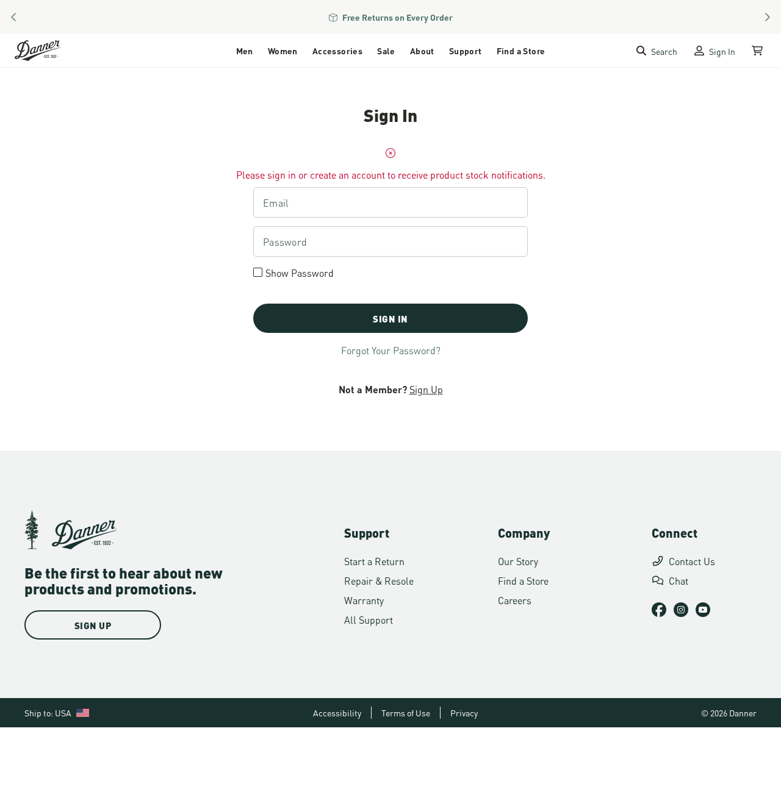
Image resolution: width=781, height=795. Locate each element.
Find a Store (521, 50)
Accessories (337, 50)
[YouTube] (703, 609)
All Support (368, 619)
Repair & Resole (379, 580)
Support (465, 50)
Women (283, 50)
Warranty (364, 599)
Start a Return (374, 560)
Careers (514, 599)
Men (244, 50)
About (422, 50)
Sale (386, 50)
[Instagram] (681, 609)
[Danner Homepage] (53, 50)
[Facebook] (659, 609)
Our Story (518, 560)
